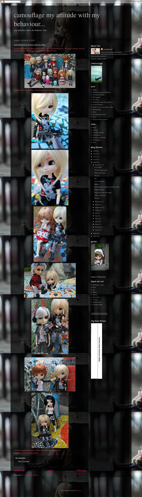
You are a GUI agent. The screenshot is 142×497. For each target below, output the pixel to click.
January (97, 230)
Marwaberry (96, 297)
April (97, 221)
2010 (95, 159)
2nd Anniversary (100, 181)
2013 (95, 151)
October (97, 205)
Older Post (81, 470)
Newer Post (19, 470)
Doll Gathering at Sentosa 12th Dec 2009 (107, 187)
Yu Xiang (95, 300)
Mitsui (95, 292)
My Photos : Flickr (98, 285)
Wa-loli (97, 176)
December (98, 165)
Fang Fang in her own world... (103, 193)
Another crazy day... (100, 195)
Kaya (94, 287)
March (97, 224)
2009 (95, 162)
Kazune (97, 184)
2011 (95, 157)
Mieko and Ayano (100, 173)
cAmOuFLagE (107, 49)
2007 (95, 236)
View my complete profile (98, 59)
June (96, 216)
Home (50, 470)
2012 (95, 154)
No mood (97, 198)
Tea (94, 290)
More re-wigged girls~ (101, 170)
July (96, 213)
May (96, 219)
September (98, 207)
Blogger (78, 490)
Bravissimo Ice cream (99, 114)
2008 (95, 233)
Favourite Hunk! (98, 304)
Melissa (95, 295)
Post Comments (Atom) (30, 475)
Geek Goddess (97, 302)
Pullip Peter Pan (99, 190)
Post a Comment (23, 461)
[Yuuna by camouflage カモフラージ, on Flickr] (100, 270)
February (98, 227)
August (97, 210)
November (98, 202)
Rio (96, 178)
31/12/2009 (98, 167)
